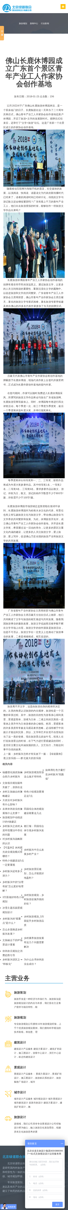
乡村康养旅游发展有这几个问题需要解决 (34, 942)
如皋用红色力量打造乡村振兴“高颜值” (55, 774)
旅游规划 (23, 23)
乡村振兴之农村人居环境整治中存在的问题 (12, 830)
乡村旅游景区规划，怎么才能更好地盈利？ (34, 873)
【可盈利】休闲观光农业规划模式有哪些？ (12, 852)
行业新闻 (45, 23)
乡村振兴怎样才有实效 (25, 753)
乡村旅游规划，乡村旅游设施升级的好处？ (34, 899)
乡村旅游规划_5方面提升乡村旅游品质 (34, 921)
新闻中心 (34, 23)
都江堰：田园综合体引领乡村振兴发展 (34, 830)
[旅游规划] (16, 8)
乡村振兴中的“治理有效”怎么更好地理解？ (12, 886)
